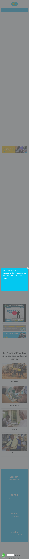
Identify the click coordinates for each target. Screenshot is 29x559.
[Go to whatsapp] (3, 555)
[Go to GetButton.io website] (3, 557)
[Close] (27, 268)
